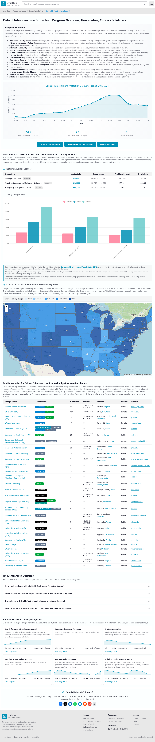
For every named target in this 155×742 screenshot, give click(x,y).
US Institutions (89, 718)
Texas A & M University (14, 489)
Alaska (108, 540)
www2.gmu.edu (137, 407)
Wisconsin (109, 534)
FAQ (135, 721)
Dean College (10, 544)
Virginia (107, 407)
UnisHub (6, 11)
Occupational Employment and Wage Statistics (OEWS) (79, 267)
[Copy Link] (94, 704)
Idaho (107, 428)
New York (106, 412)
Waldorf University (12, 423)
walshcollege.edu (138, 549)
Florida (106, 435)
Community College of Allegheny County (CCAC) (15, 476)
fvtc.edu (134, 534)
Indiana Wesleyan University (16, 471)
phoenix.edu (136, 565)
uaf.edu (134, 540)
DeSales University (12, 483)
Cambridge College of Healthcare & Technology (15, 441)
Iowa (108, 423)
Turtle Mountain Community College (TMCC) (16, 508)
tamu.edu (135, 489)
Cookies (26, 737)
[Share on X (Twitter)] (65, 704)
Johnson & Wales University (16, 448)
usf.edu (134, 435)
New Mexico (112, 453)
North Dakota (110, 508)
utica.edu (135, 412)
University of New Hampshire (17, 459)
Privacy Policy (17, 737)
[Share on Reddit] (85, 704)
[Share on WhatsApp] (75, 704)
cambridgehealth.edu (140, 441)
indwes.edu (136, 471)
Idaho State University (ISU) (16, 428)
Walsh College (11, 549)
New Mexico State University (16, 453)
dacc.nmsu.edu (137, 453)
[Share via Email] (90, 704)
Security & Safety (36, 11)
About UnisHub (139, 718)
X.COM (125, 729)
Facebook (114, 729)
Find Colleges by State (92, 721)
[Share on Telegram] (80, 704)
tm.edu (134, 508)
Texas (112, 489)
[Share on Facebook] (60, 704)
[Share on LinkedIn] (70, 704)
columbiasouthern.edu (140, 466)
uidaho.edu (136, 528)
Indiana (107, 471)
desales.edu (136, 483)
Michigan (105, 549)
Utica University (11, 412)
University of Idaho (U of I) (15, 528)
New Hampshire (104, 459)
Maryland (107, 502)
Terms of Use (6, 737)
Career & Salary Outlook (50, 144)
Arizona (108, 565)
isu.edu (134, 428)
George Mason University (15, 407)
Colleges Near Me (90, 727)
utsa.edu (135, 495)
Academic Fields (19, 11)
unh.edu (134, 554)
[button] (6, 306)
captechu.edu (137, 502)
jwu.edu (134, 448)
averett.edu (136, 560)
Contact (136, 724)
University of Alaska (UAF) (15, 540)
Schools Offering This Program (80, 144)
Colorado (100, 516)
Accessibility (35, 737)
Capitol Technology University (17, 502)
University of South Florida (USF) (18, 435)
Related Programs (107, 144)
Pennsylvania (102, 478)
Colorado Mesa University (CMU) (18, 515)
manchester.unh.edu (139, 459)
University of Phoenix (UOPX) (16, 565)
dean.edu (135, 544)
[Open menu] (151, 3)
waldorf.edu (136, 423)
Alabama (113, 466)
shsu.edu (135, 522)
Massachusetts (111, 544)
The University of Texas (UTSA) (17, 495)
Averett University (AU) (14, 560)
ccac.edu (135, 477)
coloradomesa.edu (138, 515)
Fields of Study (88, 724)
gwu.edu (135, 417)
